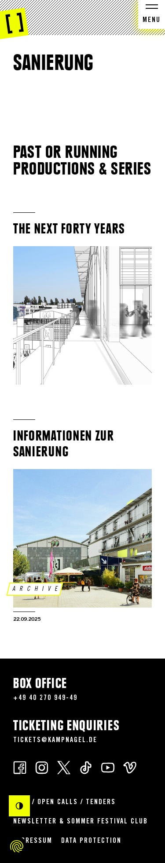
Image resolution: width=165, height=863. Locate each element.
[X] (63, 767)
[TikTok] (85, 767)
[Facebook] (19, 767)
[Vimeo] (129, 767)
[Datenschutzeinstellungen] (17, 846)
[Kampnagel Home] (14, 20)
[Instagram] (41, 767)
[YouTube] (107, 767)
